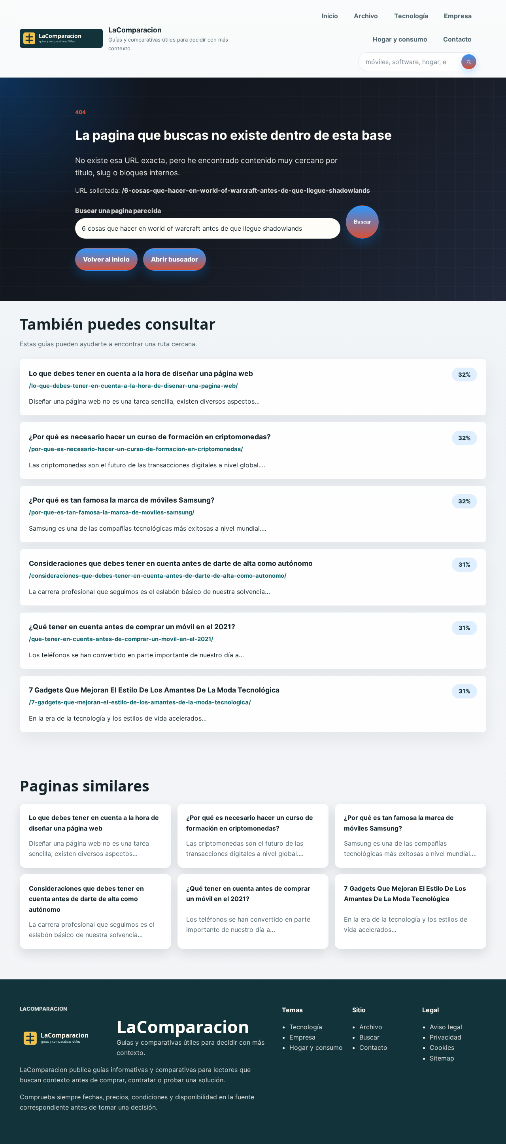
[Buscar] (468, 61)
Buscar (362, 222)
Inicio (330, 16)
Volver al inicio (106, 259)
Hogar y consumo (400, 39)
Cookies (442, 1047)
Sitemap (442, 1058)
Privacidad (445, 1037)
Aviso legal (446, 1027)
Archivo (366, 16)
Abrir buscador (174, 259)
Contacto (457, 39)
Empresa (458, 16)
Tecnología (411, 16)
